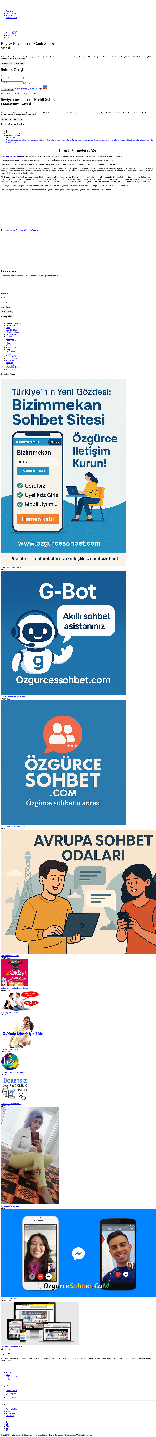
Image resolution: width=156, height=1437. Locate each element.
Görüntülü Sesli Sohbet (10, 1298)
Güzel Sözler (11, 341)
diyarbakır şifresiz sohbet (121, 140)
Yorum (4, 294)
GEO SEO (10, 339)
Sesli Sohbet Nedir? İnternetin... (13, 567)
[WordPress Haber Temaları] (40, 1345)
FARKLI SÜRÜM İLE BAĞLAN (28, 89)
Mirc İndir (10, 345)
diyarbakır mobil (68, 140)
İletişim (8, 38)
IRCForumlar (19, 63)
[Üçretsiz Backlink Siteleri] (15, 1101)
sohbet (8, 354)
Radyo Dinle (7, 63)
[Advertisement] (74, 210)
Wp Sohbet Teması (13, 367)
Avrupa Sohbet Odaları (10, 956)
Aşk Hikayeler (11, 325)
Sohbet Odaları (11, 31)
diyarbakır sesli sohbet (102, 140)
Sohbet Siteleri (11, 1413)
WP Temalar (10, 369)
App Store (18, 119)
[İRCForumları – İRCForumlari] (10, 1070)
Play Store (7, 119)
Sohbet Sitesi (11, 33)
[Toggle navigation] (27, 7)
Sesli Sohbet (10, 352)
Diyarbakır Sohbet (138, 140)
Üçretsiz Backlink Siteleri (11, 1104)
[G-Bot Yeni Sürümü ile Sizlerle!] (63, 694)
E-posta (4, 302)
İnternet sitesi (6, 307)
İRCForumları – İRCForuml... (12, 1072)
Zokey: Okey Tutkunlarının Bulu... (14, 988)
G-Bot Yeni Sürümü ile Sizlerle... (13, 697)
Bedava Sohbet (12, 1409)
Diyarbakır (32, 140)
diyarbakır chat (42, 140)
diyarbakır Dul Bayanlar (10, 1206)
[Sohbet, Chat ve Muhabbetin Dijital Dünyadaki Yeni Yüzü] (63, 824)
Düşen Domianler (13, 334)
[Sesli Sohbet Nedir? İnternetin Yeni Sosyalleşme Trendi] (63, 565)
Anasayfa (9, 11)
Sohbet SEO (10, 360)
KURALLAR (11, 18)
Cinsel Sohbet (11, 330)
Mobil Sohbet (11, 15)
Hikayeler (9, 343)
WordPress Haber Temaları (11, 1347)
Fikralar (9, 336)
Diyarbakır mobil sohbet (84, 140)
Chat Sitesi (10, 1416)
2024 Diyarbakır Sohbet (10, 1012)
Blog (8, 328)
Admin (10, 131)
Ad (3, 298)
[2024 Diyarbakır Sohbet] (20, 1010)
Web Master (10, 365)
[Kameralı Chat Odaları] (23, 1047)
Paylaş (5, 230)
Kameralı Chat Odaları (9, 1049)
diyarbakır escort (54, 140)
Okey (8, 350)
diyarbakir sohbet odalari (17, 140)
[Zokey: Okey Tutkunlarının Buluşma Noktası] (14, 986)
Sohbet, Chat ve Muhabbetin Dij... (14, 826)
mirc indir (32, 93)
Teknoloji (9, 363)
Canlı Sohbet (11, 13)
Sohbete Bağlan (7, 89)
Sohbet (8, 1372)
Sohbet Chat (10, 1395)
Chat (8, 1375)
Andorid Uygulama (13, 323)
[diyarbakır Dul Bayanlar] (30, 1204)
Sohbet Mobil (11, 356)
